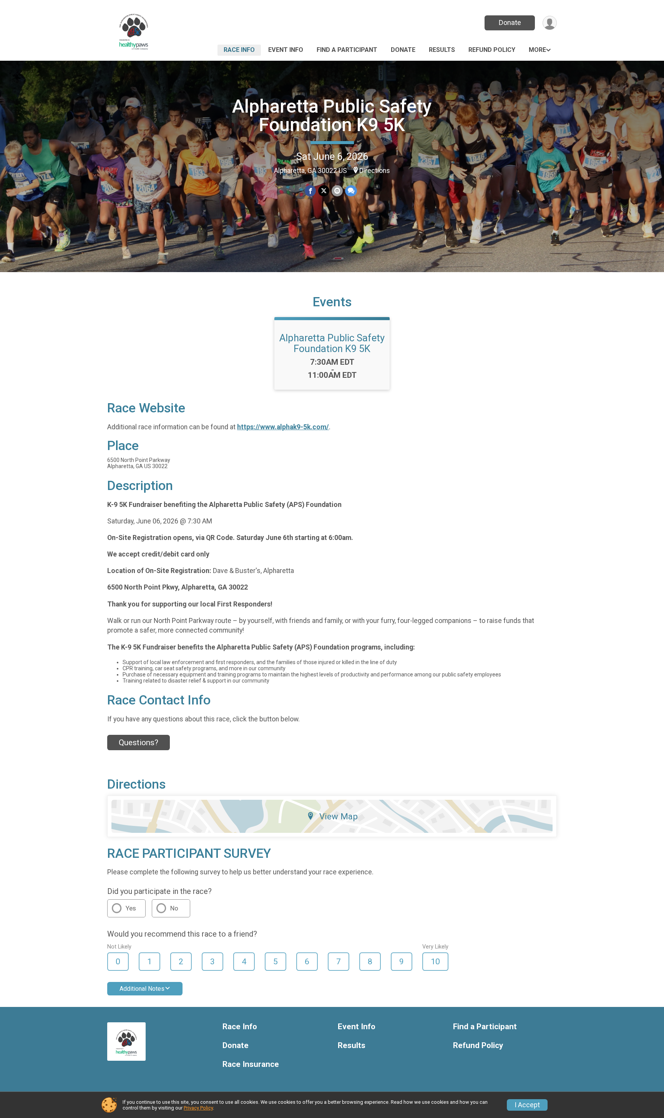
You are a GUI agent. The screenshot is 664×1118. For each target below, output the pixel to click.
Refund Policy (491, 49)
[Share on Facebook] (310, 190)
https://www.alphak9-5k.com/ (283, 427)
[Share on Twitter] (323, 190)
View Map (338, 816)
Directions (374, 170)
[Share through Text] (351, 190)
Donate (510, 22)
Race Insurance (250, 1064)
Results (442, 49)
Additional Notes (142, 988)
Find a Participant (347, 49)
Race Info (239, 49)
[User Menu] (550, 23)
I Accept (527, 1105)
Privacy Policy (198, 1108)
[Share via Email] (337, 190)
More (537, 49)
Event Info (285, 49)
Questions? (138, 742)
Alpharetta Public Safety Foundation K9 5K (332, 115)
